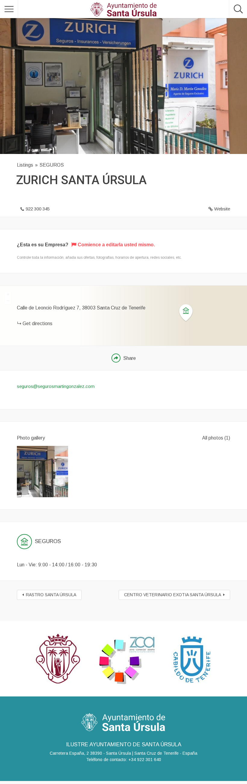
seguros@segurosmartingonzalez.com (56, 386)
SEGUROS (51, 165)
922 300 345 (38, 208)
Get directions (37, 323)
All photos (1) (216, 437)
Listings (25, 165)
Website (222, 208)
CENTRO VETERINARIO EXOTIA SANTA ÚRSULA (172, 594)
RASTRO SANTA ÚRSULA (51, 594)
